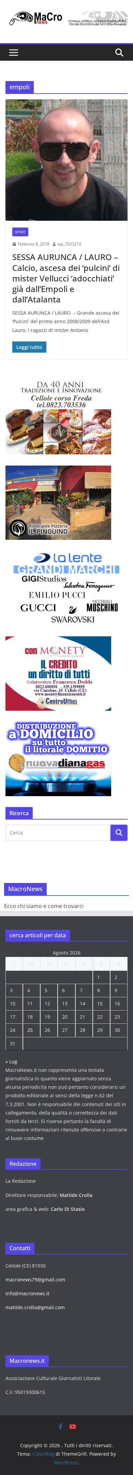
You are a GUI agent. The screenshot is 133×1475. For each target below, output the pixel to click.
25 (30, 1030)
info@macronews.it (27, 1293)
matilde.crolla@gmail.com (35, 1307)
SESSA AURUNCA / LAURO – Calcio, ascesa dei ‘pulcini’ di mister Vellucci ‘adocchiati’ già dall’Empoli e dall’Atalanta (66, 278)
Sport (20, 232)
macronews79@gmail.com (35, 1279)
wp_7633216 (70, 244)
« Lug (11, 1061)
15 (100, 1003)
